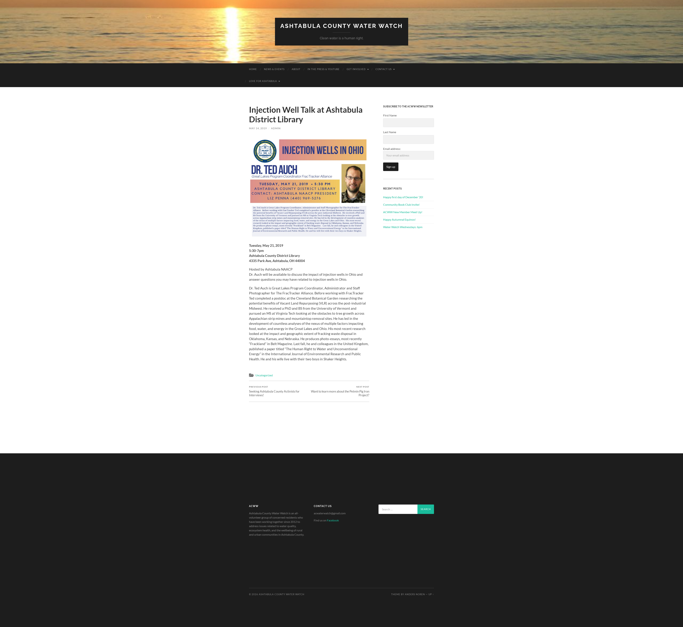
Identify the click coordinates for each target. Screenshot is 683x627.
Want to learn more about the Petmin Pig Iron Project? (340, 391)
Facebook (333, 520)
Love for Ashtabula (263, 81)
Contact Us (383, 69)
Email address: (392, 148)
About (296, 69)
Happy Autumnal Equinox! (399, 219)
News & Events (274, 69)
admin (276, 128)
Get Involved (356, 69)
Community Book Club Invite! (401, 204)
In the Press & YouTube (324, 69)
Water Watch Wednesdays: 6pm (402, 227)
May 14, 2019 (258, 128)
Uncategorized (264, 375)
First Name (390, 115)
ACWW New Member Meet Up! (402, 212)
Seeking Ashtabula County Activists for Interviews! (274, 391)
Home (253, 69)
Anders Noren (415, 594)
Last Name (389, 132)
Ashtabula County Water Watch (341, 26)
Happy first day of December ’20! (403, 197)
